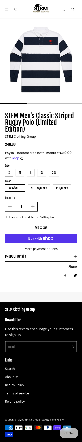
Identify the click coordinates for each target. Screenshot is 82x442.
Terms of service (17, 393)
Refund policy (15, 401)
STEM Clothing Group (27, 420)
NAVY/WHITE (15, 188)
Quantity (10, 198)
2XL (54, 172)
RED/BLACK (62, 188)
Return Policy (14, 385)
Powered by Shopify (52, 420)
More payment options (41, 249)
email (11, 347)
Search (10, 368)
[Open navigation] (9, 9)
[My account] (63, 9)
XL (42, 172)
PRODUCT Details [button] (15, 256)
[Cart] (72, 9)
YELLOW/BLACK (39, 188)
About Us (11, 377)
